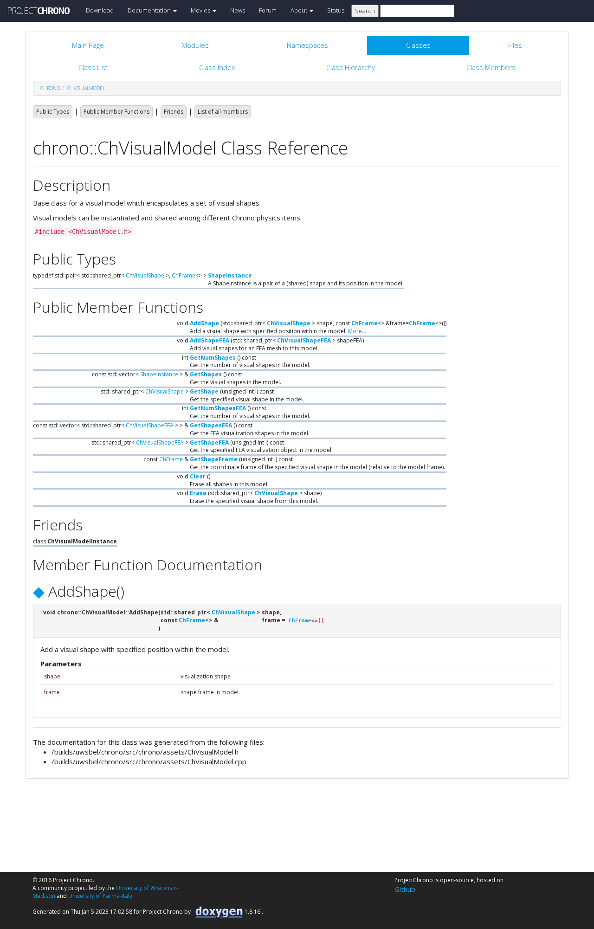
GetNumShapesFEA (218, 408)
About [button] (300, 10)
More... (357, 331)
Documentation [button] (150, 10)
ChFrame (183, 275)
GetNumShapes (213, 357)
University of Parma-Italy (100, 896)
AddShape (204, 323)
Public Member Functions (116, 112)
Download (100, 10)
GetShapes (206, 374)
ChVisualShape (145, 275)
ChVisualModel (86, 88)
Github (404, 889)
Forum (268, 10)
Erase (198, 493)
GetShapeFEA (209, 442)
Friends (173, 112)
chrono (50, 88)
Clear (198, 476)
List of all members (223, 112)
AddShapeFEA (209, 340)
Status (335, 10)
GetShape (204, 391)
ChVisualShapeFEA (304, 340)
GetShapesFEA (211, 425)
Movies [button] (201, 10)
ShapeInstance (230, 275)
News (237, 10)
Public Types (52, 112)
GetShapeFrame (214, 459)
